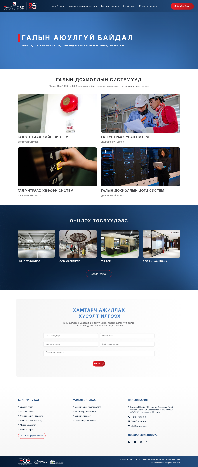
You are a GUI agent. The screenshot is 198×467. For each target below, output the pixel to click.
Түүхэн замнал (27, 411)
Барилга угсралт (83, 416)
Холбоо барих (184, 6)
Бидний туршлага (110, 6)
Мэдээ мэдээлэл (148, 6)
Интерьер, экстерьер (85, 411)
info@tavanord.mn (139, 426)
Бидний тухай (58, 6)
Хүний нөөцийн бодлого (31, 416)
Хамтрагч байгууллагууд (31, 420)
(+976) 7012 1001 (138, 417)
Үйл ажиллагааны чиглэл (82, 6)
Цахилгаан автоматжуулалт (88, 407)
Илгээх (97, 363)
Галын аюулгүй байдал (85, 420)
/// (147, 442)
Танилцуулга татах (33, 435)
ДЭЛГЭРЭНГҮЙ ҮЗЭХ (28, 142)
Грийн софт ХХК (173, 463)
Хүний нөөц (129, 6)
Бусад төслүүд (98, 274)
